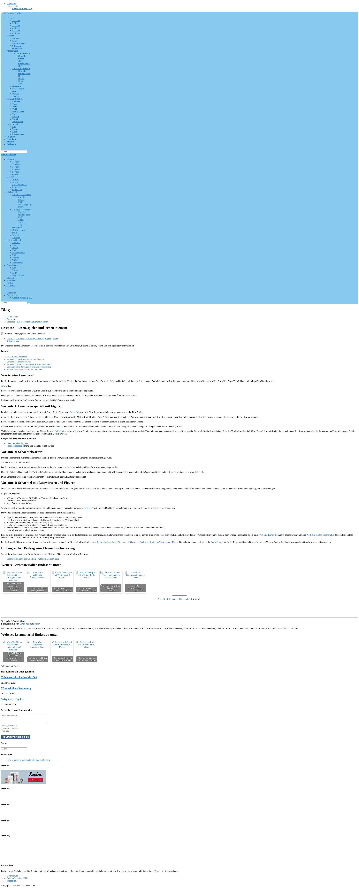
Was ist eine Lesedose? (17, 356)
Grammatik (17, 189)
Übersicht (22, 197)
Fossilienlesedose (14, 446)
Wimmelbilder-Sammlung (16, 688)
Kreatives (11, 280)
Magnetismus (18, 275)
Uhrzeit (21, 222)
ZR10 (20, 202)
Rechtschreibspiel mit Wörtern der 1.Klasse (116, 542)
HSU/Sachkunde (14, 240)
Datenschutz (12, 6)
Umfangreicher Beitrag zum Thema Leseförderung (29, 367)
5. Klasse (16, 172)
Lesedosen (87, 508)
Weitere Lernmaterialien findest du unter (24, 369)
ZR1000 (16, 237)
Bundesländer (18, 252)
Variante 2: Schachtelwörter (19, 362)
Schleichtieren (61, 431)
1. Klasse (16, 162)
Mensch (15, 257)
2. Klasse (16, 164)
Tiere (14, 245)
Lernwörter (216, 542)
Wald (14, 250)
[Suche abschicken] (29, 303)
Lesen (15, 182)
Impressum (11, 3)
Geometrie (17, 227)
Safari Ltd (74, 412)
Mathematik (12, 192)
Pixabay (36, 624)
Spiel (16, 666)
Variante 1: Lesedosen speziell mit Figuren (25, 359)
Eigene (48, 338)
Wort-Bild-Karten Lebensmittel (320, 535)
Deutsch (10, 177)
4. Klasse (16, 169)
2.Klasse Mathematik (21, 210)
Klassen (10, 159)
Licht (14, 273)
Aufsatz (15, 179)
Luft (14, 268)
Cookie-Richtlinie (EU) (22, 9)
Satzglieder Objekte (12, 699)
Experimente (12, 265)
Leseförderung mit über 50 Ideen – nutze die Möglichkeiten (33, 559)
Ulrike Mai (24, 624)
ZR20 (20, 207)
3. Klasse (16, 167)
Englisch (10, 278)
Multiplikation (24, 215)
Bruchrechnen (18, 230)
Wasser (15, 270)
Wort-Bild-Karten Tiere (269, 535)
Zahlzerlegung (24, 204)
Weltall (15, 260)
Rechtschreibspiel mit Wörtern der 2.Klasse (159, 542)
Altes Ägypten (21, 443)
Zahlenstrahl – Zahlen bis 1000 (19, 677)
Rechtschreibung (19, 184)
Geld (20, 225)
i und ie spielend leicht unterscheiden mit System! (28, 760)
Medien (10, 283)
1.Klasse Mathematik (21, 194)
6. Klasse (16, 174)
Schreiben (16, 187)
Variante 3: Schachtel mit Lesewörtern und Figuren (29, 364)
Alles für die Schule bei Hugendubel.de (175, 599)
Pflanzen (16, 242)
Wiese (15, 247)
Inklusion (11, 285)
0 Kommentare (13, 341)
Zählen (21, 199)
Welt (14, 255)
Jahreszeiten (17, 263)
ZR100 (21, 220)
